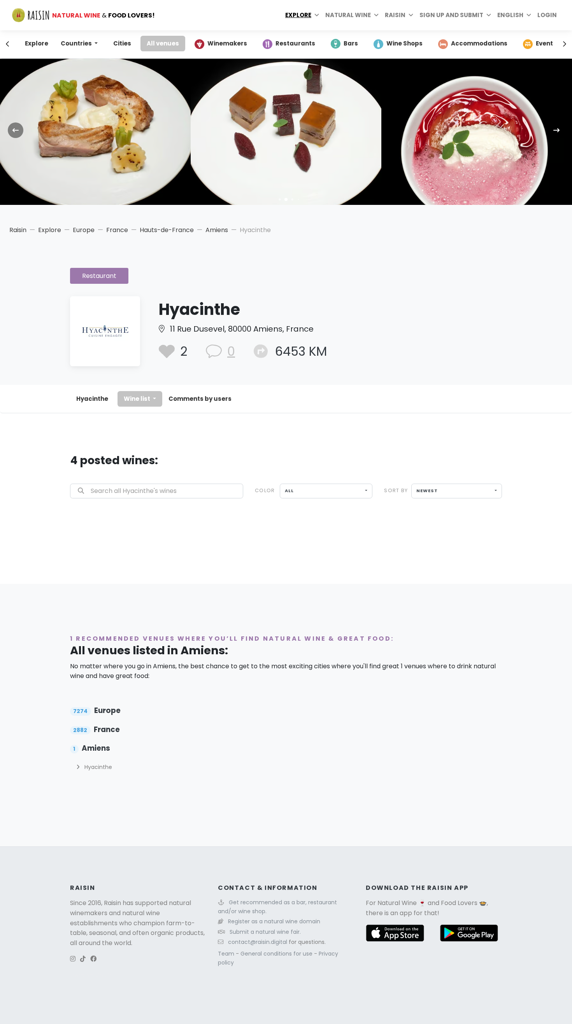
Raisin (17, 229)
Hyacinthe (92, 399)
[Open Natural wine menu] (376, 15)
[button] (280, 199)
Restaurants (295, 43)
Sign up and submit (451, 15)
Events (546, 43)
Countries (77, 43)
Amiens (216, 229)
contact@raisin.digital (257, 942)
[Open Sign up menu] (488, 15)
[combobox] (326, 491)
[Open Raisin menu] (411, 15)
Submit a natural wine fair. (265, 932)
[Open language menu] (528, 15)
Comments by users (200, 399)
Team (227, 954)
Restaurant (99, 275)
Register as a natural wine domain (274, 921)
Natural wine (348, 15)
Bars (351, 43)
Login (547, 15)
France (117, 229)
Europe (84, 229)
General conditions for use (277, 954)
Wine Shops (404, 43)
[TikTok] (83, 958)
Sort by (396, 490)
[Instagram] (72, 958)
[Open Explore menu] (316, 15)
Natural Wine (397, 902)
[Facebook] (93, 958)
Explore (298, 15)
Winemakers (227, 43)
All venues (163, 43)
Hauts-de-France (167, 229)
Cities (122, 43)
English (510, 15)
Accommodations (479, 43)
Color (265, 490)
